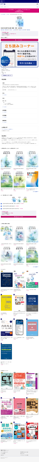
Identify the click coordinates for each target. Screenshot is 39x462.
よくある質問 (3, 453)
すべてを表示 (35, 191)
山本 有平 (23, 29)
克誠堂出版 (28, 29)
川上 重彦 (7, 14)
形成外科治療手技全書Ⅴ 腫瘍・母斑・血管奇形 (11, 203)
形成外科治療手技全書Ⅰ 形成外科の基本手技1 (11, 208)
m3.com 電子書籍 (3, 14)
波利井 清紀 (2, 29)
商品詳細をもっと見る (6, 75)
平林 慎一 (10, 29)
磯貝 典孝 (20, 29)
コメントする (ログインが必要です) (7, 129)
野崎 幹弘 (6, 29)
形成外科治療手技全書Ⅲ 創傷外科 (9, 206)
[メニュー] (37, 1)
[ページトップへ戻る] (37, 460)
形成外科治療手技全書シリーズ (12, 89)
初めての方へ (22, 453)
